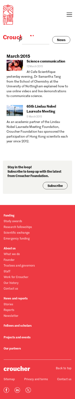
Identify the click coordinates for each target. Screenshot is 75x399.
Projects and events (17, 337)
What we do (12, 254)
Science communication (46, 61)
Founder (9, 260)
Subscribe (55, 186)
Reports (9, 310)
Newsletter (11, 316)
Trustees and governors (19, 265)
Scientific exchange (17, 232)
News (61, 40)
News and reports (16, 298)
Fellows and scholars (18, 325)
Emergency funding (17, 238)
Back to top (63, 368)
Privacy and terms (36, 379)
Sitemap (9, 379)
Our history (11, 283)
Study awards (13, 221)
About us (10, 248)
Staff (7, 271)
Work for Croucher (16, 277)
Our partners (12, 348)
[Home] (8, 23)
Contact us (11, 288)
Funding (9, 215)
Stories (8, 304)
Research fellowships (18, 227)
